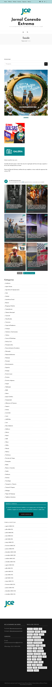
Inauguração (8, 399)
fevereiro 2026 (9, 545)
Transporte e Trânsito (10, 484)
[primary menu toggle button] (23, 32)
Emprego (7, 357)
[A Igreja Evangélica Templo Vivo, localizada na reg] (37, 228)
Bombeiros (37, 631)
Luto (6, 422)
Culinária (41, 634)
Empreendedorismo (10, 354)
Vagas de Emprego (10, 493)
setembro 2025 (9, 561)
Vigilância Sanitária (10, 497)
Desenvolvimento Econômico (12, 348)
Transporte (39, 664)
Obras (6, 442)
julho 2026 (8, 529)
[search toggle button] (27, 32)
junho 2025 (8, 571)
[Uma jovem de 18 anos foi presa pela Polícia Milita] (37, 257)
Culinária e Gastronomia (11, 331)
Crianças (7, 328)
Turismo (35, 667)
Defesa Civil (8, 341)
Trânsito (29, 667)
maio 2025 (8, 574)
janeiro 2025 (8, 587)
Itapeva (7, 406)
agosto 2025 (8, 565)
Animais (7, 296)
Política (10, 1)
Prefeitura (8, 455)
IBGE (6, 390)
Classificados (8, 319)
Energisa (7, 361)
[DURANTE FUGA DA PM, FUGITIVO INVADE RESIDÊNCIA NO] (15, 199)
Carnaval (7, 315)
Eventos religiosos (9, 380)
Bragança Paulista (10, 306)
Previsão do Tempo (10, 458)
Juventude (7, 412)
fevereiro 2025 (9, 584)
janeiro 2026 (8, 548)
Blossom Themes (43, 683)
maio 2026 (8, 535)
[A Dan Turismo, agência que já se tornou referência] (15, 228)
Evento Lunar (8, 374)
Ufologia (7, 490)
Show (34, 664)
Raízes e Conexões (10, 468)
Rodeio (35, 662)
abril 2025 (7, 578)
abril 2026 (7, 539)
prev (5, 89)
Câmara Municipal (10, 312)
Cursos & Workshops (10, 338)
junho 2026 (8, 532)
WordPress (29, 684)
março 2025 (8, 581)
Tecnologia (8, 480)
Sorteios (7, 477)
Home (5, 1)
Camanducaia (8, 309)
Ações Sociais (8, 286)
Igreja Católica (9, 396)
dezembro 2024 (9, 590)
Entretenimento (9, 364)
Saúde (7, 471)
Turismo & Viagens (10, 487)
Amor (6, 293)
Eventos (19, 1)
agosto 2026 (8, 526)
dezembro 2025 (9, 552)
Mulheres (7, 429)
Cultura (29, 117)
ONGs (7, 445)
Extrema (34, 648)
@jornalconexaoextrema (16, 628)
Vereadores (30, 670)
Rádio (6, 464)
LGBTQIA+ (8, 419)
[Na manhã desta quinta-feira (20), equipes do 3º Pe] (37, 199)
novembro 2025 (9, 555)
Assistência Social (9, 299)
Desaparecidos (9, 344)
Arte (40, 628)
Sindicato (7, 474)
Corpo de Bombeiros (10, 325)
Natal (6, 435)
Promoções (8, 461)
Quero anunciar (26, 514)
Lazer (6, 416)
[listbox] (26, 94)
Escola (37, 645)
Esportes (24, 1)
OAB (6, 438)
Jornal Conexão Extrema (19, 683)
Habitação (8, 387)
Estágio (7, 370)
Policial (14, 1)
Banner (23, 117)
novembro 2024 (9, 594)
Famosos (40, 648)
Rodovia (40, 662)
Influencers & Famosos (11, 403)
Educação (7, 351)
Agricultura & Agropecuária (12, 289)
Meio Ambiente (9, 425)
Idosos (7, 393)
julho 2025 (8, 568)
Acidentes (7, 283)
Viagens (36, 670)
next (46, 89)
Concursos (7, 322)
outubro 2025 (8, 558)
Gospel (7, 383)
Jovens (43, 653)
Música (29, 1)
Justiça (7, 409)
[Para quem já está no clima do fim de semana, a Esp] (15, 257)
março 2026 (8, 542)
